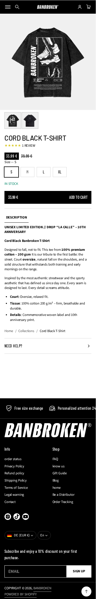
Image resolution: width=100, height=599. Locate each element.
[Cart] (87, 7)
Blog (55, 480)
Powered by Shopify (20, 594)
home (56, 487)
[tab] (16, 218)
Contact (10, 502)
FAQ (55, 459)
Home (8, 331)
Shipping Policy (15, 480)
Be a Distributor (63, 494)
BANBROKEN (42, 588)
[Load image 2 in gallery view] (30, 120)
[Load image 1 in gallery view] (12, 120)
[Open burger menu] (7, 7)
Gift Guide (59, 473)
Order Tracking (62, 502)
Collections (26, 331)
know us (58, 466)
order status (12, 459)
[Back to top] (86, 591)
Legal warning (14, 494)
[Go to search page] (17, 7)
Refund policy (14, 473)
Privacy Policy (14, 466)
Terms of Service (16, 487)
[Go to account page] (79, 7)
